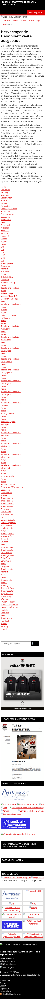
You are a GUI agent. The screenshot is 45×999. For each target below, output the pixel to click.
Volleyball (5, 612)
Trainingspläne (7, 555)
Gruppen (5, 566)
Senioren (23, 21)
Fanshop (4, 626)
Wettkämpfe (6, 536)
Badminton (6, 219)
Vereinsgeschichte (9, 208)
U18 (2, 247)
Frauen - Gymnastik (9, 604)
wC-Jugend (5, 435)
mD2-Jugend (6, 372)
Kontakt (4, 269)
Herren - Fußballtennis (10, 607)
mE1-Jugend (6, 383)
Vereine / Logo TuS (9, 296)
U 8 (2, 260)
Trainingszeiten (7, 263)
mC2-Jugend (6, 350)
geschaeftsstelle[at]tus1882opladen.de (23, 975)
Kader (3, 290)
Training (4, 585)
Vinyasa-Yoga (6, 596)
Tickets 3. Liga (7, 277)
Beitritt (4, 200)
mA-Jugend (5, 318)
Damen (4, 238)
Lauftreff (4, 542)
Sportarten (6, 21)
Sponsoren (5, 266)
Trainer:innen (7, 498)
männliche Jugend (8, 315)
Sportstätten (6, 198)
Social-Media (6, 525)
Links (3, 517)
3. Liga (3, 274)
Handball (15, 21)
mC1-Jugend (6, 339)
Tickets (4, 309)
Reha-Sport (6, 558)
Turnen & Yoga (7, 588)
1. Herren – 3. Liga (34, 21)
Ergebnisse (5, 539)
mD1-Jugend (6, 361)
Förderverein (6, 492)
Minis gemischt (7, 413)
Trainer (4, 582)
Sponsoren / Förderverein (12, 487)
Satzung (4, 192)
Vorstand (5, 195)
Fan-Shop (5, 203)
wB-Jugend (5, 424)
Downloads (6, 511)
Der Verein (5, 189)
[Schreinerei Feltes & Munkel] (31, 811)
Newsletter (5, 206)
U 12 (3, 255)
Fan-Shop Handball (9, 484)
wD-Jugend (5, 446)
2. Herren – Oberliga (9, 299)
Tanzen (4, 574)
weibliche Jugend (8, 421)
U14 (2, 252)
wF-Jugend (5, 468)
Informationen (7, 547)
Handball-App (7, 514)
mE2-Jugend (6, 394)
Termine (4, 233)
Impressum (5, 988)
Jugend (4, 241)
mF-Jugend (5, 405)
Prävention (5, 211)
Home (3, 187)
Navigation (37, 12)
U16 (2, 249)
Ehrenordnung (7, 214)
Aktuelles (5, 228)
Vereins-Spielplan (8, 520)
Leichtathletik (7, 528)
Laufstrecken (6, 552)
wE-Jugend (5, 457)
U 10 (3, 258)
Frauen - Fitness (8, 602)
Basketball (5, 225)
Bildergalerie (6, 580)
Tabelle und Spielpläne (11, 288)
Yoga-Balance (7, 593)
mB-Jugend (5, 329)
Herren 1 (5, 230)
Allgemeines (6, 509)
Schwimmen (6, 561)
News (4, 24)
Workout (5, 599)
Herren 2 (5, 236)
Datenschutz (5, 991)
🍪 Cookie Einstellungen (10, 994)
